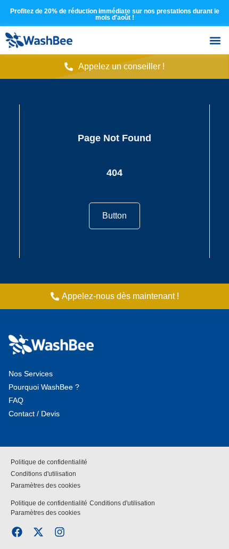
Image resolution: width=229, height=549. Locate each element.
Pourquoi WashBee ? (44, 387)
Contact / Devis (34, 413)
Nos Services (31, 373)
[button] (215, 40)
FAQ (16, 400)
